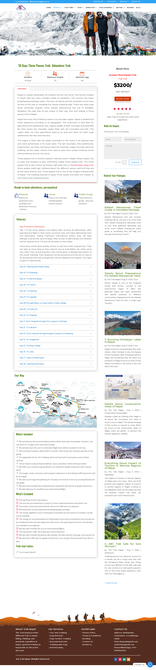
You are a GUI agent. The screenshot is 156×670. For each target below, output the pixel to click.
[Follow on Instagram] (120, 659)
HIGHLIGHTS (111, 1)
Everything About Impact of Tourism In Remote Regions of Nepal (123, 466)
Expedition (109, 475)
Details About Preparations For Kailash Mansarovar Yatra (123, 274)
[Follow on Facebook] (115, 659)
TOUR (79, 7)
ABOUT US (123, 1)
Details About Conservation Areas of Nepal (123, 405)
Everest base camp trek (81, 165)
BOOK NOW (122, 99)
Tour (136, 214)
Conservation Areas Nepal (116, 413)
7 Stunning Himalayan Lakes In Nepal (123, 340)
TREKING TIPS (98, 1)
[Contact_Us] (150, 664)
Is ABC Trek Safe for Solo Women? (123, 545)
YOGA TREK (69, 7)
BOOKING (130, 7)
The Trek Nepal (113, 214)
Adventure (109, 553)
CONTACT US (135, 1)
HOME (48, 7)
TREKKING (56, 7)
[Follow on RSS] (128, 659)
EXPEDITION (90, 7)
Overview (22, 89)
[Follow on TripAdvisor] (124, 659)
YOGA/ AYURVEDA (105, 7)
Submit (135, 162)
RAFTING (119, 7)
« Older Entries (111, 583)
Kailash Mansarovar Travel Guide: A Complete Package (123, 208)
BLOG (138, 7)
